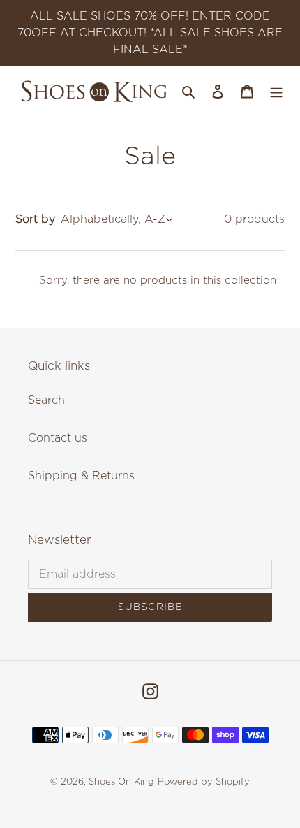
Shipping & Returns (81, 475)
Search (46, 400)
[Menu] (276, 90)
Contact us (57, 438)
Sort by (35, 219)
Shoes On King (121, 782)
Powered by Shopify (204, 782)
